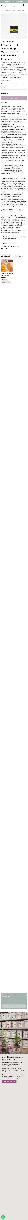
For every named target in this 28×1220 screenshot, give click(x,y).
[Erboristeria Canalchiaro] (13, 5)
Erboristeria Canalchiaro (7, 41)
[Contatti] (5, 6)
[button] (2, 6)
